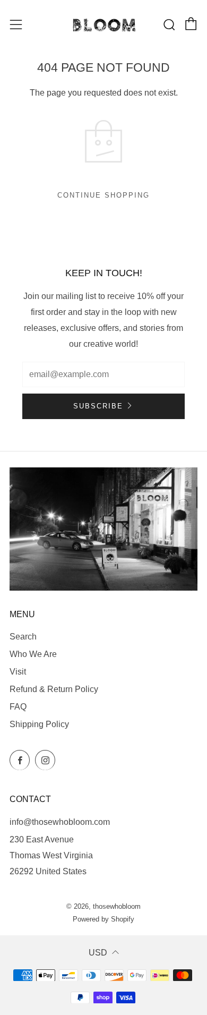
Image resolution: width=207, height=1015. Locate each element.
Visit (18, 671)
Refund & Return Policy (54, 689)
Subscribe (98, 406)
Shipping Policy (39, 724)
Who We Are (33, 654)
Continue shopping (103, 195)
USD (98, 952)
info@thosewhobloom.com (60, 821)
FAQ (18, 706)
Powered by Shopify (103, 919)
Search (23, 636)
